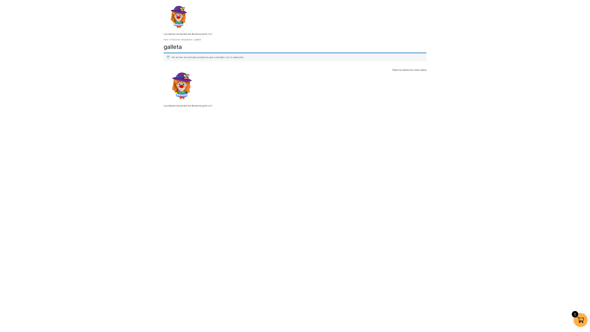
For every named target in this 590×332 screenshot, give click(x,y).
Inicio (166, 39)
